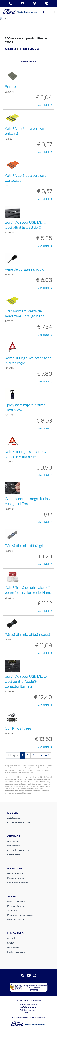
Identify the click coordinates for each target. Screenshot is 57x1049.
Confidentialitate (27, 1007)
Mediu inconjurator (16, 952)
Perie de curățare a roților (25, 269)
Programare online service (20, 915)
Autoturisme (13, 817)
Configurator (13, 854)
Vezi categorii (28, 61)
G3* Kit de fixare (18, 728)
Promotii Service (15, 906)
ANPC (28, 1012)
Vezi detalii (44, 105)
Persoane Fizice (15, 873)
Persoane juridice (15, 878)
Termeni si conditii (27, 1004)
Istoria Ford (13, 947)
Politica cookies (27, 1010)
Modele (10, 49)
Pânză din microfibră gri (24, 546)
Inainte (43, 755)
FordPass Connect (16, 919)
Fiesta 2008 (29, 49)
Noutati (11, 938)
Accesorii (12, 910)
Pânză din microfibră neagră (27, 635)
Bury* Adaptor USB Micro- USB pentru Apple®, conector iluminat (26, 681)
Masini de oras (14, 845)
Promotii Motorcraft (17, 901)
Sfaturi (10, 942)
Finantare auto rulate (17, 882)
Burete (10, 87)
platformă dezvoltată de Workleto (28, 1017)
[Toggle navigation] (51, 12)
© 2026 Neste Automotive (28, 1000)
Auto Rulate (13, 841)
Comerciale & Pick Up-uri (19, 822)
